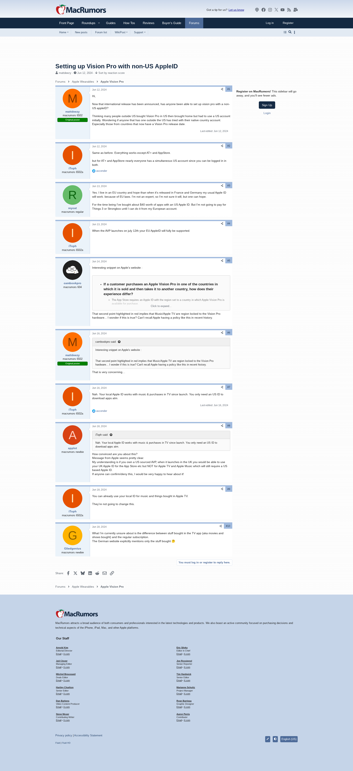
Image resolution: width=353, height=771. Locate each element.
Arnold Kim (62, 647)
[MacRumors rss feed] (289, 10)
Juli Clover (61, 661)
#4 (228, 223)
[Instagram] (270, 10)
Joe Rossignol (184, 661)
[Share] (222, 89)
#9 (228, 489)
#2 (228, 145)
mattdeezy (65, 72)
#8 (228, 425)
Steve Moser (62, 714)
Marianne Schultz (185, 687)
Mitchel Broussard (66, 674)
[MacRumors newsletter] (296, 10)
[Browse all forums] (285, 32)
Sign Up (267, 105)
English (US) (289, 739)
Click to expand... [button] (161, 306)
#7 (228, 387)
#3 (228, 185)
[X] (276, 10)
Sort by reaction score (111, 72)
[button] (87, 23)
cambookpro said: (105, 341)
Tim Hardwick (183, 674)
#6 (228, 332)
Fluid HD (66, 743)
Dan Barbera (62, 701)
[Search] (290, 32)
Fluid (57, 743)
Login (267, 113)
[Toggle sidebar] (295, 32)
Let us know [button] (236, 9)
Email (58, 654)
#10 (228, 526)
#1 (228, 89)
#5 (228, 260)
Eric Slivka (182, 647)
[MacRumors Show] (257, 10)
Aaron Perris (183, 714)
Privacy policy (63, 735)
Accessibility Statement (88, 735)
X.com (66, 654)
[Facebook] (263, 10)
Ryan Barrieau (184, 701)
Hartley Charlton (65, 687)
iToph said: (101, 434)
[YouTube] (282, 10)
